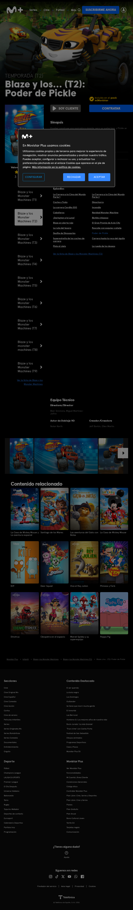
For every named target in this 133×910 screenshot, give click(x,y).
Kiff (12, 586)
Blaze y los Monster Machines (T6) (27, 303)
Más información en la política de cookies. (56, 167)
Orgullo (7, 751)
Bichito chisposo (100, 217)
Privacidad (79, 886)
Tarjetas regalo (73, 827)
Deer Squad (47, 586)
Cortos (7, 710)
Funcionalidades (73, 773)
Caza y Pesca (72, 747)
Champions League (12, 773)
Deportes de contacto (13, 814)
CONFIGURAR (33, 177)
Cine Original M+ (11, 692)
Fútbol (60, 10)
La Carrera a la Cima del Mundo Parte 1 (69, 195)
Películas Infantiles (12, 720)
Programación (10, 832)
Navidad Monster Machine (105, 212)
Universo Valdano (11, 791)
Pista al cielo (59, 246)
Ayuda (66, 857)
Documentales (10, 742)
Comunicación (72, 832)
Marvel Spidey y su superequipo (79, 638)
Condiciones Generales (76, 782)
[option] (22, 456)
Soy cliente (68, 108)
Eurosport (8, 818)
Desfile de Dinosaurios (64, 233)
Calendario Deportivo (13, 823)
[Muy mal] (16, 172)
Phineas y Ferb (107, 586)
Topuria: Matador (11, 809)
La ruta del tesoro (62, 228)
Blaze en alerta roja (63, 222)
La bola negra (72, 692)
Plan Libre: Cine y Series (77, 800)
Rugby (6, 805)
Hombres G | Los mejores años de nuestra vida (86, 720)
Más (73, 10)
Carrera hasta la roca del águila (108, 238)
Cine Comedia (10, 701)
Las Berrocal (72, 715)
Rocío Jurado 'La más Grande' (79, 724)
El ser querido (72, 688)
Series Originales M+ (13, 729)
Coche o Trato (60, 202)
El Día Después (10, 786)
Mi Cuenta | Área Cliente (77, 777)
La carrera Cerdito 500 (65, 207)
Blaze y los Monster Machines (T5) (27, 281)
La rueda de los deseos (103, 246)
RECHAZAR (74, 177)
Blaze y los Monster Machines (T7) (27, 324)
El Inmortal (71, 710)
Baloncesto (9, 795)
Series (33, 10)
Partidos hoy (9, 827)
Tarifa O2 (70, 823)
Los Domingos (72, 697)
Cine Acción (9, 706)
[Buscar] (79, 9)
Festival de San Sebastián (77, 733)
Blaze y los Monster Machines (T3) (27, 239)
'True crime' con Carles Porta (79, 729)
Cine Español (9, 697)
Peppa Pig (105, 636)
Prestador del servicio (46, 886)
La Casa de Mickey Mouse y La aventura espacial (25, 533)
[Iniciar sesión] (123, 10)
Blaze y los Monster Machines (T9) (27, 367)
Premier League (11, 782)
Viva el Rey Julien (79, 586)
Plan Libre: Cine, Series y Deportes (81, 795)
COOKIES (92, 886)
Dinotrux (15, 636)
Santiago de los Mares (52, 532)
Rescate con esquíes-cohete (106, 228)
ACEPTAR (99, 177)
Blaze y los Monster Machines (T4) (27, 260)
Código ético (72, 786)
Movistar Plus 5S (73, 751)
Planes (69, 805)
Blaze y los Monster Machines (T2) (27, 217)
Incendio (96, 207)
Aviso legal (65, 886)
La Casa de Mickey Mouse (113, 532)
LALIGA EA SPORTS (12, 777)
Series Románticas (12, 733)
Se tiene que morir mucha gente (80, 706)
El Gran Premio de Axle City (106, 222)
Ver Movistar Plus (73, 768)
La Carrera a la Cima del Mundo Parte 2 (108, 195)
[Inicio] (15, 9)
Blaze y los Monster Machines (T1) (27, 196)
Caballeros (58, 212)
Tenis (6, 800)
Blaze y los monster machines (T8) (28, 346)
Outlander (71, 701)
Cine (46, 10)
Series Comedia (11, 738)
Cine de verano (10, 715)
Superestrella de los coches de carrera (69, 239)
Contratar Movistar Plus (76, 791)
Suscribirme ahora (100, 10)
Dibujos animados (74, 738)
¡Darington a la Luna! (64, 217)
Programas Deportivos (76, 742)
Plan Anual (71, 814)
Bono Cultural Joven (75, 818)
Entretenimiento (11, 747)
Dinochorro (98, 202)
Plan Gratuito (72, 809)
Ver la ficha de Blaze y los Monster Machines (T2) (78, 253)
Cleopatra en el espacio (53, 636)
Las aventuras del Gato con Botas (84, 533)
